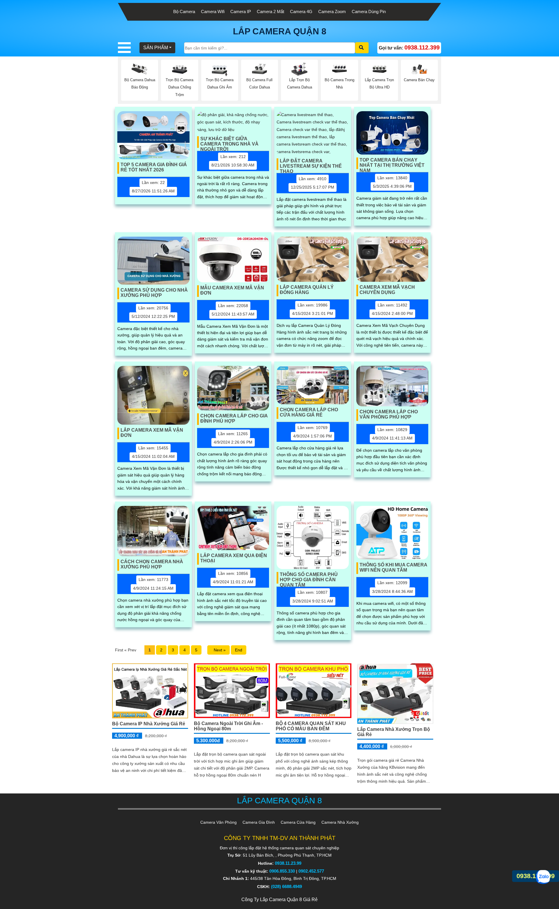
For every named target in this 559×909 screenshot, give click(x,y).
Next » (218, 650)
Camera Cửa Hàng (298, 822)
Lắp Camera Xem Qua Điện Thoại (233, 558)
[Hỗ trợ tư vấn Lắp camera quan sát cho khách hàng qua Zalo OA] (543, 877)
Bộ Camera (184, 11)
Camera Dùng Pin (369, 11)
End (238, 650)
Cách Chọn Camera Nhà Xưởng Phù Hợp (152, 564)
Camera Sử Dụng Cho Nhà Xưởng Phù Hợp (154, 293)
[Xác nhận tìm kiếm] (362, 47)
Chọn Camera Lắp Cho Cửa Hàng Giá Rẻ (309, 412)
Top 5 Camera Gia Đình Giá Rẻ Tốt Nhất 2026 (154, 167)
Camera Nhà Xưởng (340, 822)
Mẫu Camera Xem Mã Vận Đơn (232, 290)
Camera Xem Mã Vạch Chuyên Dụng (387, 290)
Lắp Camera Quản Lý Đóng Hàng (307, 290)
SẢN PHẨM (155, 47)
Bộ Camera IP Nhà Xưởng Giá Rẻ (148, 723)
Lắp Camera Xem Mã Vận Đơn (152, 433)
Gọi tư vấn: (409, 47)
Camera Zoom (332, 11)
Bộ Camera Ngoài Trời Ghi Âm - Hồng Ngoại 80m (228, 726)
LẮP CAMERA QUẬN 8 (279, 31)
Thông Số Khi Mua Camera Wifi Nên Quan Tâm (393, 567)
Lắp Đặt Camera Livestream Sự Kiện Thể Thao (311, 164)
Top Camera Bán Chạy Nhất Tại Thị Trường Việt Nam (392, 163)
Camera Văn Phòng (218, 822)
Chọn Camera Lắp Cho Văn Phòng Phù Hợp (389, 414)
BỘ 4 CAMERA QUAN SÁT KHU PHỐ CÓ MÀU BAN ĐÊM (311, 726)
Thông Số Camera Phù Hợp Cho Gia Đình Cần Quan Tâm (309, 578)
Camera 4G (301, 11)
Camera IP (240, 11)
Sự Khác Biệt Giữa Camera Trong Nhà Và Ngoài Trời (229, 142)
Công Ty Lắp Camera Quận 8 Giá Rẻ (279, 899)
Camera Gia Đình (259, 822)
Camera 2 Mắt (270, 11)
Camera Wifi (212, 11)
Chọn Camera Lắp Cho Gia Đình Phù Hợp (234, 418)
